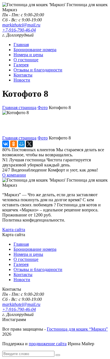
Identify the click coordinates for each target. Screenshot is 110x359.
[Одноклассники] (13, 144)
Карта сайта (13, 229)
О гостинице (26, 59)
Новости (22, 80)
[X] (29, 144)
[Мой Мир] (21, 144)
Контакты (23, 75)
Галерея (21, 64)
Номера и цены (28, 54)
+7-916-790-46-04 (19, 30)
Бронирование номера (35, 49)
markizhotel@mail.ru (21, 24)
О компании (14, 175)
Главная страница (19, 107)
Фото (43, 107)
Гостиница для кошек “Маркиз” (77, 329)
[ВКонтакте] (5, 144)
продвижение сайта (48, 343)
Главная (21, 44)
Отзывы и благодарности (38, 69)
